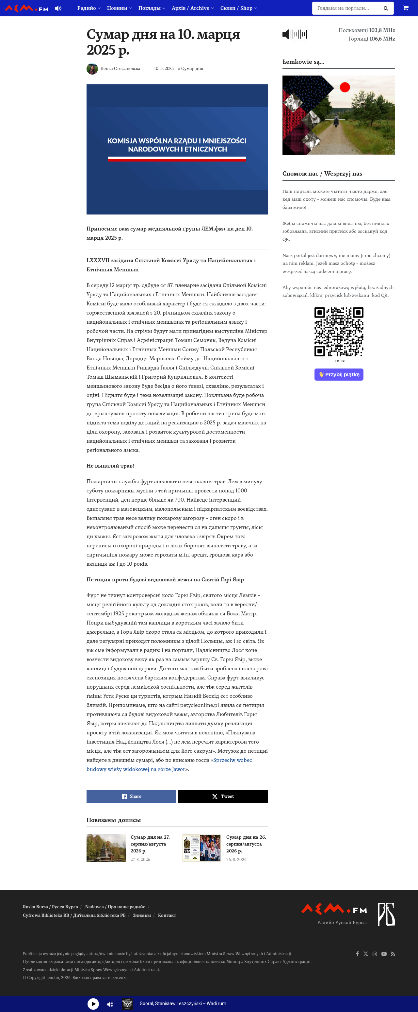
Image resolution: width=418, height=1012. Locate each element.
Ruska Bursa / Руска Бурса (50, 906)
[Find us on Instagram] (375, 954)
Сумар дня (192, 68)
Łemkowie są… (303, 61)
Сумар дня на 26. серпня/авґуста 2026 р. (246, 843)
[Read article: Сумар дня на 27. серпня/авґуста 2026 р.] (106, 848)
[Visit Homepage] (26, 8)
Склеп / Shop (236, 8)
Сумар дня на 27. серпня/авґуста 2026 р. (150, 843)
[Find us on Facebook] (357, 954)
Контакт (167, 915)
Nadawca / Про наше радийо (115, 906)
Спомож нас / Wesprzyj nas (322, 173)
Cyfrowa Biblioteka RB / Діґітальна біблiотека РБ (74, 915)
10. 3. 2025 (164, 68)
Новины (117, 8)
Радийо (86, 8)
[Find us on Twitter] (365, 954)
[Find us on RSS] (393, 954)
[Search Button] (387, 8)
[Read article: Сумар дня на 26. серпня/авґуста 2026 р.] (201, 848)
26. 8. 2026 (236, 859)
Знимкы (142, 915)
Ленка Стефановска (120, 68)
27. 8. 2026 (140, 859)
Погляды (149, 8)
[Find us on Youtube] (384, 954)
